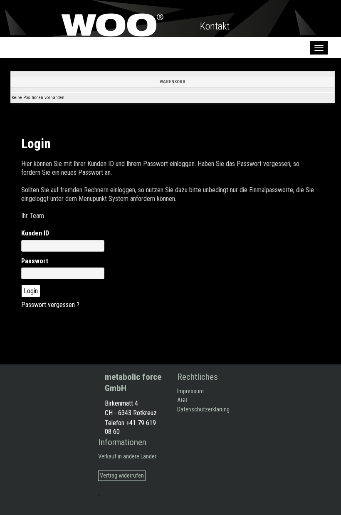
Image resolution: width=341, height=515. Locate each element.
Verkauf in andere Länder (127, 456)
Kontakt (215, 26)
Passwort (34, 261)
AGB (182, 400)
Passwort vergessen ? (50, 305)
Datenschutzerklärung (203, 409)
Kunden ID (35, 233)
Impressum (190, 391)
